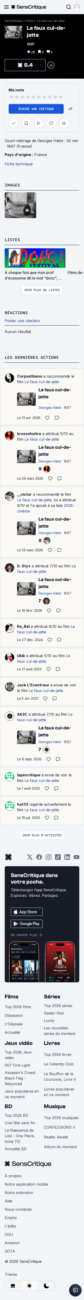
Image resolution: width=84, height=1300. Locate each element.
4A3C (22, 714)
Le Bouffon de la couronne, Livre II (60, 1076)
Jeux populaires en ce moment (22, 1094)
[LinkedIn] (67, 859)
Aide (8, 1201)
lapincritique (28, 775)
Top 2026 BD (16, 1115)
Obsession (14, 1015)
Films (29, 21)
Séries (52, 997)
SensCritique (13, 21)
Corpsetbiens (29, 376)
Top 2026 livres (57, 1054)
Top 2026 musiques (61, 1117)
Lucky (49, 1020)
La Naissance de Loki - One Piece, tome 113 (20, 1136)
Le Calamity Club (59, 1064)
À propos (13, 1176)
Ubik (21, 655)
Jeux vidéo (19, 1043)
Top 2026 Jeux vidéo (18, 1055)
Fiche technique (19, 164)
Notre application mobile (26, 1184)
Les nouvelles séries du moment (59, 1031)
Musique (55, 1106)
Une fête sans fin (20, 1122)
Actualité (12, 1032)
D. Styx (24, 566)
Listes (12, 239)
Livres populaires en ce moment (59, 1092)
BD (8, 1106)
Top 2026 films (18, 1006)
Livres (52, 1043)
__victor (24, 494)
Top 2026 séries (58, 1005)
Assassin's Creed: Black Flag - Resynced (20, 1078)
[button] (76, 6)
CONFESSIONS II (59, 1127)
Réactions (16, 312)
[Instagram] (48, 859)
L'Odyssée (14, 1024)
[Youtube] (76, 859)
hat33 (22, 804)
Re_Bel (23, 626)
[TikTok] (58, 859)
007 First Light (17, 1065)
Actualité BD (16, 1149)
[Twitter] (30, 859)
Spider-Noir (54, 1013)
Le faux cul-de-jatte (51, 21)
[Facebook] (39, 859)
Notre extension (19, 1192)
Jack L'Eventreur (33, 685)
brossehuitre (29, 433)
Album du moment (60, 1146)
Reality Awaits (56, 1137)
